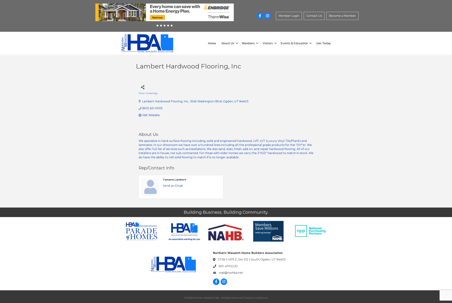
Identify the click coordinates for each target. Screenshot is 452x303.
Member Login (289, 15)
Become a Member (342, 15)
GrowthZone (260, 297)
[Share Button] (143, 87)
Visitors (268, 43)
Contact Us (314, 15)
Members (248, 43)
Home (212, 43)
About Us (227, 43)
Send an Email (173, 185)
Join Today (323, 43)
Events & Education (294, 43)
